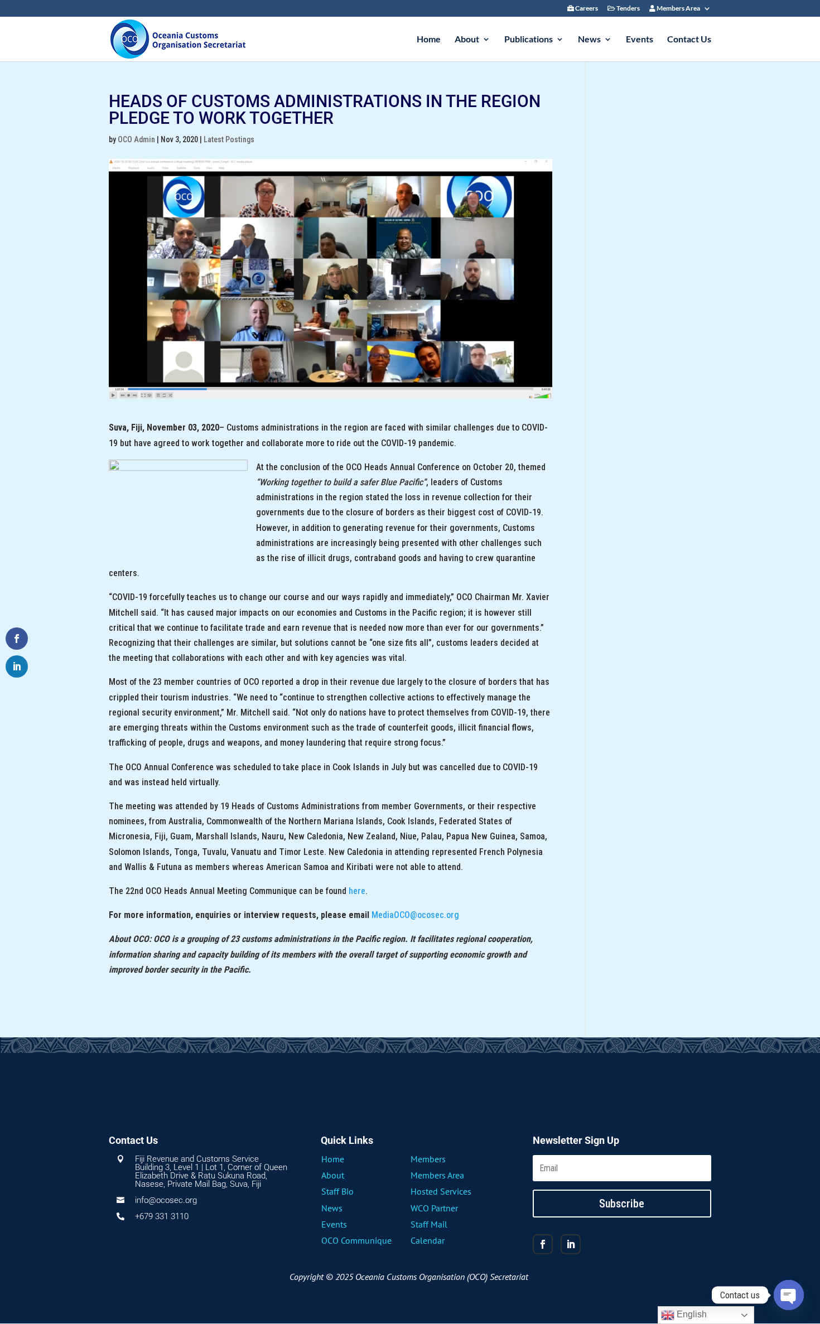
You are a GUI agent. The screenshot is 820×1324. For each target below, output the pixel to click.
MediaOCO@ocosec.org (415, 915)
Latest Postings (229, 139)
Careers (586, 8)
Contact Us (689, 39)
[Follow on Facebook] (543, 1244)
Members (428, 1158)
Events (639, 39)
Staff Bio (337, 1191)
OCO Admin (136, 139)
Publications (528, 39)
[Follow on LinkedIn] (571, 1244)
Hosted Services (441, 1191)
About (467, 39)
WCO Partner (434, 1208)
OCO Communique (356, 1240)
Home (429, 39)
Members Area (677, 8)
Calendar (428, 1240)
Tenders (627, 8)
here (357, 891)
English (690, 1314)
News (589, 39)
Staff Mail (429, 1224)
